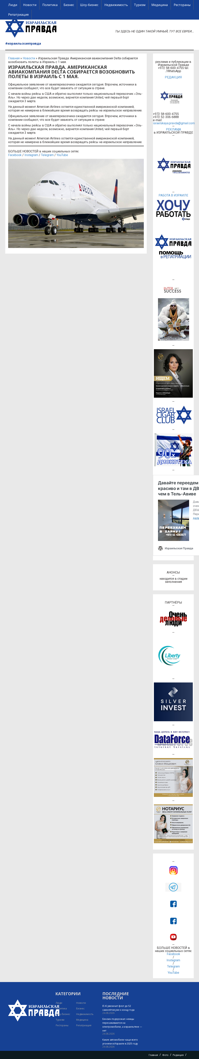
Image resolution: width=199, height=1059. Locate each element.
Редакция (178, 1055)
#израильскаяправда (23, 43)
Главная (14, 58)
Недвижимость (116, 5)
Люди (12, 5)
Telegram (47, 155)
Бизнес (69, 5)
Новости (29, 5)
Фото (165, 1055)
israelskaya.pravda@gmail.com (173, 123)
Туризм (139, 5)
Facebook (15, 155)
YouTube (62, 155)
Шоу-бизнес (89, 5)
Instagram (31, 155)
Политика (50, 5)
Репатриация (18, 14)
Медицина (159, 5)
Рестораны (182, 5)
